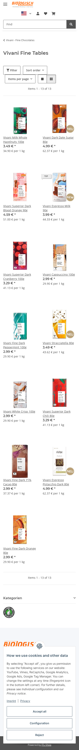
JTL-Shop (46, 745)
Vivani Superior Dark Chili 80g (56, 414)
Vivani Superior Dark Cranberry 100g (17, 277)
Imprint (11, 701)
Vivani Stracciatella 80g (58, 343)
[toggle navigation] (5, 2)
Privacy (25, 701)
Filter (13, 70)
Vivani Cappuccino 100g (59, 274)
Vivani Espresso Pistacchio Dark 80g (56, 482)
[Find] (71, 24)
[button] (38, 14)
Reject (39, 735)
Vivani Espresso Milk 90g (56, 208)
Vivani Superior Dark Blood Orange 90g (17, 208)
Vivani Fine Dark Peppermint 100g (15, 345)
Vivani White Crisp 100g (19, 411)
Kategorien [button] (12, 598)
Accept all (39, 711)
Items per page (18, 79)
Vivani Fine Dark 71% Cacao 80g (17, 482)
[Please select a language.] (26, 13)
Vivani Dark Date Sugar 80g (58, 140)
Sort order (33, 70)
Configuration (39, 723)
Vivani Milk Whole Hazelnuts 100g (15, 140)
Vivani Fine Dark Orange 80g (19, 551)
